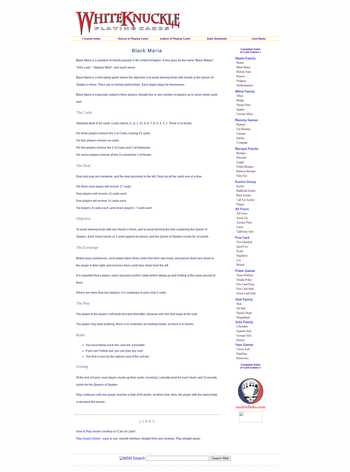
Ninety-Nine (243, 105)
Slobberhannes (244, 85)
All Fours (241, 213)
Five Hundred (244, 242)
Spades (240, 109)
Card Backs (259, 38)
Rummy (240, 124)
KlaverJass (242, 358)
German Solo (243, 335)
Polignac (241, 81)
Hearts (240, 62)
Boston (240, 340)
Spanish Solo (243, 331)
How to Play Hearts (88, 431)
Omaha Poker (244, 279)
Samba (240, 138)
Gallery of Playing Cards (175, 38)
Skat (238, 304)
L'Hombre (242, 326)
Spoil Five (242, 246)
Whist (239, 96)
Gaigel (240, 162)
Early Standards (217, 38)
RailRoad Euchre (245, 190)
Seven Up (242, 218)
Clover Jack (243, 349)
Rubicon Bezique (246, 171)
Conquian (241, 142)
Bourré (240, 264)
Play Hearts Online (88, 438)
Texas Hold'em (244, 275)
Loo (238, 260)
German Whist (244, 114)
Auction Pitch (244, 222)
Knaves (240, 76)
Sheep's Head (244, 313)
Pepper (240, 204)
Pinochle (241, 157)
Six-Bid (240, 308)
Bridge (240, 100)
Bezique (240, 153)
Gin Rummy (243, 129)
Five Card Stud (245, 288)
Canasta (240, 133)
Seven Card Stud (245, 293)
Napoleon (241, 255)
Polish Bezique (244, 166)
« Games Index (91, 38)
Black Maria (243, 67)
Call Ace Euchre (245, 200)
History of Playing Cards (133, 38)
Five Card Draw (245, 284)
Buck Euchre (243, 195)
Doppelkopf (243, 317)
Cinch (239, 227)
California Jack (244, 231)
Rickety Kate (243, 71)
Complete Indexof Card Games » (250, 50)
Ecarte (239, 251)
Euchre (240, 186)
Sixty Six (241, 175)
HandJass (241, 353)
